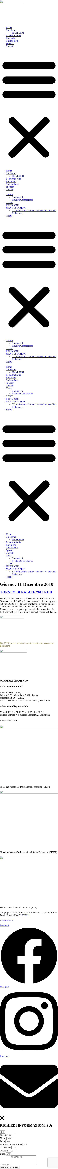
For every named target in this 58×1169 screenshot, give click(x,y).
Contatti (9, 46)
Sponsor (10, 43)
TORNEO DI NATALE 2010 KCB (26, 592)
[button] (29, 108)
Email (3, 1154)
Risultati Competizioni (22, 200)
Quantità (4, 1135)
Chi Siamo (11, 30)
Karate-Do (11, 38)
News (8, 388)
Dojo (2, 1141)
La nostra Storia (13, 35)
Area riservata (6, 920)
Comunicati (17, 197)
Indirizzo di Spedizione (11, 1144)
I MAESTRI (18, 33)
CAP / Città (5, 1147)
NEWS (9, 194)
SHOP (9, 216)
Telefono (4, 1150)
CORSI (9, 202)
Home (9, 27)
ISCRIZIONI (12, 205)
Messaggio (5, 1164)
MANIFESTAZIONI (16, 208)
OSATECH (23, 915)
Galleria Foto (12, 41)
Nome (3, 1138)
